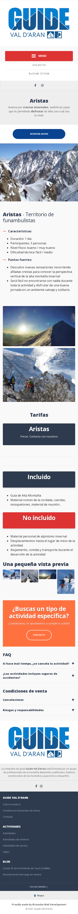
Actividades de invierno (16, 839)
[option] (39, 172)
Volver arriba (38, 886)
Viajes (6, 851)
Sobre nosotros (11, 804)
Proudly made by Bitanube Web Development (39, 904)
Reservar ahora (39, 134)
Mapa (40, 895)
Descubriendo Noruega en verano (22, 874)
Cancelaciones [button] (13, 700)
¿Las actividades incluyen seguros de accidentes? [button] (30, 675)
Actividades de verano (15, 845)
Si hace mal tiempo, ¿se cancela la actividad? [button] (36, 663)
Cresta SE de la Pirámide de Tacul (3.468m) (26, 868)
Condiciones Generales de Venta (21, 810)
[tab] (39, 664)
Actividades (9, 833)
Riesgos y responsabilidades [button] (23, 710)
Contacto (39, 635)
